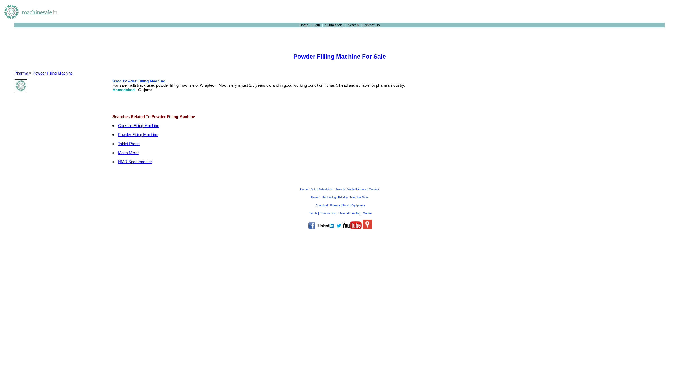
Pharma (21, 73)
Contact (374, 189)
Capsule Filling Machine (138, 125)
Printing (343, 197)
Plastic (315, 197)
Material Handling (349, 213)
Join (317, 25)
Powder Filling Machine (53, 73)
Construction (328, 213)
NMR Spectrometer (135, 161)
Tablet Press (129, 143)
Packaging (329, 197)
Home (303, 25)
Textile (313, 213)
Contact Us (371, 25)
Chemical (322, 205)
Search (353, 25)
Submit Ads (334, 25)
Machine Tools (359, 197)
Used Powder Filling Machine (138, 81)
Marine (367, 213)
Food (345, 205)
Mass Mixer (128, 152)
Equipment (358, 205)
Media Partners (357, 189)
